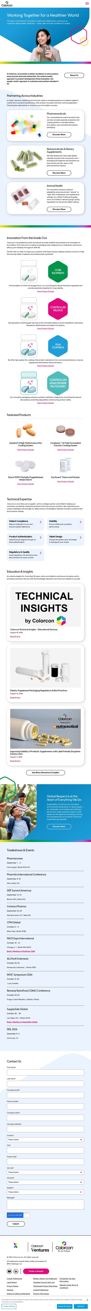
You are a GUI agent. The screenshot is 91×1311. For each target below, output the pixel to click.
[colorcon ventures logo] (40, 1248)
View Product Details (45, 291)
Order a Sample (36, 1271)
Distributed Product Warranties (45, 1286)
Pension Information (41, 1294)
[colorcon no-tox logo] (64, 1246)
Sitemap (10, 1290)
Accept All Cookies (64, 1306)
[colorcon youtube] (9, 1271)
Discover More (59, 135)
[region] (45, 1303)
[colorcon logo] (16, 1247)
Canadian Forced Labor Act (43, 1282)
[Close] (87, 1300)
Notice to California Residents (18, 1294)
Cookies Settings (9, 1306)
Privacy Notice (12, 1286)
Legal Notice (12, 1282)
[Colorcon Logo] (6, 4)
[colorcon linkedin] (15, 1271)
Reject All (80, 1306)
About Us (74, 75)
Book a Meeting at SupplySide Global (22, 1022)
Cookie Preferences (14, 1279)
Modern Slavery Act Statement (45, 1279)
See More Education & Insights (45, 773)
